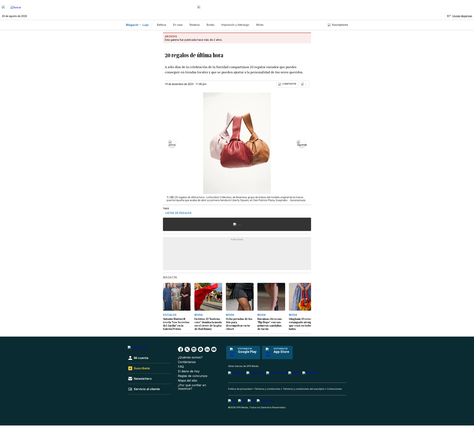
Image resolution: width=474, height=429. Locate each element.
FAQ (181, 366)
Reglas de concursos (192, 376)
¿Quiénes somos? (190, 357)
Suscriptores (340, 24)
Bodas (210, 24)
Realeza (195, 24)
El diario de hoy (189, 371)
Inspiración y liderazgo (235, 24)
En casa (178, 24)
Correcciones (334, 389)
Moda (259, 24)
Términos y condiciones (267, 389)
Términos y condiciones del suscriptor (304, 389)
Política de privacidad (240, 389)
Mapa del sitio (187, 380)
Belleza (161, 24)
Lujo (146, 25)
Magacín (132, 25)
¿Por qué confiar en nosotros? (192, 386)
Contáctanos (187, 362)
